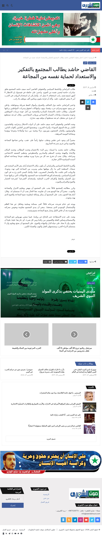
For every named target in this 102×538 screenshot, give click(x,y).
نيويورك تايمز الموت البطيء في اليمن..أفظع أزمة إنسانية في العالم (84, 370)
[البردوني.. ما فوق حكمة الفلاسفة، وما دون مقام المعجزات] (89, 396)
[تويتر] (87, 102)
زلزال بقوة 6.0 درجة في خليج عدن (69, 291)
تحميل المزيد (51, 439)
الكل (85, 63)
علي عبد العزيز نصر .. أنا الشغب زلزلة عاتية (65, 415)
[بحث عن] (7, 6)
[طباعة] (87, 107)
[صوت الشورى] (90, 5)
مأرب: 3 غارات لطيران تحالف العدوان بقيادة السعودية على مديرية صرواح (51, 370)
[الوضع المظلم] (12, 6)
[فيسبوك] (93, 102)
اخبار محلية (79, 58)
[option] (50, 293)
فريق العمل (45, 502)
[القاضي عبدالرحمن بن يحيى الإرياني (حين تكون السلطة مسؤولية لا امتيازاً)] (89, 429)
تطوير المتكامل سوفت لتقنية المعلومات (41, 530)
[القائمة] (3, 6)
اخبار (85, 58)
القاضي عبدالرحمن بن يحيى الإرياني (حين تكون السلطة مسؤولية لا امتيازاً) (64, 50)
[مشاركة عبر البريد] (82, 102)
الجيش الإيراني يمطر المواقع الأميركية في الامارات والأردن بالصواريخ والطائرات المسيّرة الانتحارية (46, 404)
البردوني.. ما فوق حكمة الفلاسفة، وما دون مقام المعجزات (60, 393)
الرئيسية (92, 58)
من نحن (46, 498)
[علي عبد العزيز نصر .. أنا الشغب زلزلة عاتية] (89, 418)
